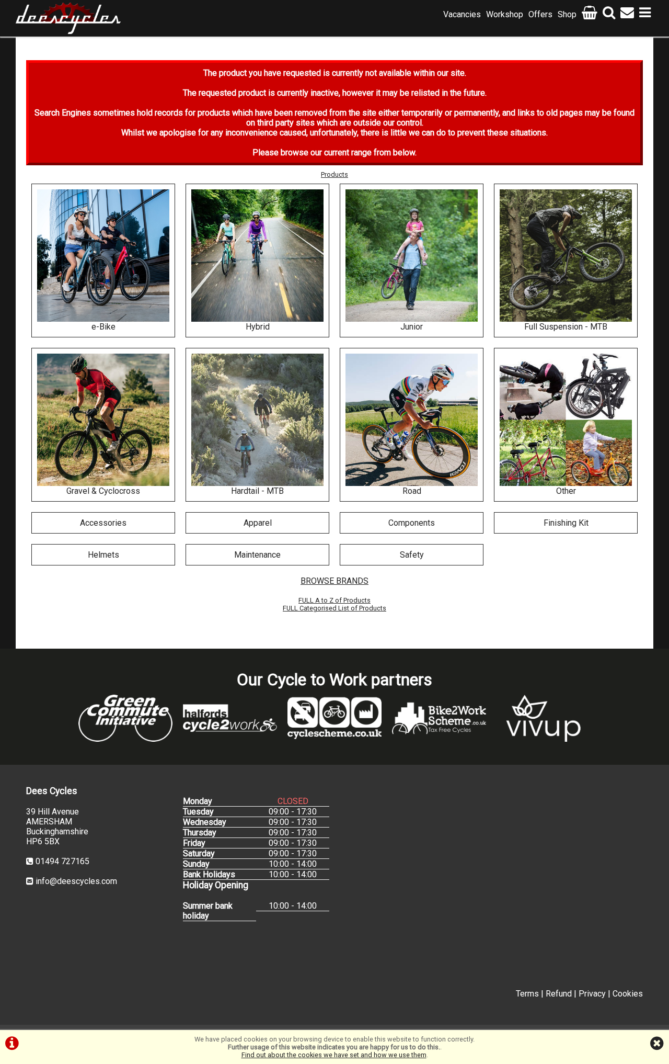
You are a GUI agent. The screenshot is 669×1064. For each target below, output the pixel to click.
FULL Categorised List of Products (334, 608)
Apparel (258, 523)
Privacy (592, 994)
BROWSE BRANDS (334, 581)
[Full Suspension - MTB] (566, 255)
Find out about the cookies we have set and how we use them (333, 1055)
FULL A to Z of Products (334, 600)
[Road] (411, 420)
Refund (559, 994)
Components (411, 523)
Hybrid (258, 327)
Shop (567, 14)
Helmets (103, 555)
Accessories (103, 523)
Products (334, 174)
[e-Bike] (103, 255)
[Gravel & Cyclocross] (103, 420)
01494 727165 (62, 861)
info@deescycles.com (76, 881)
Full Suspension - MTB (565, 327)
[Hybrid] (257, 255)
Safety (412, 555)
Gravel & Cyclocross (103, 491)
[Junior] (411, 255)
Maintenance (257, 555)
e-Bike (103, 327)
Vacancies (462, 14)
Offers (540, 14)
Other (566, 491)
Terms (527, 994)
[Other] (566, 420)
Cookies (628, 994)
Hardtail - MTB (257, 491)
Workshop (504, 14)
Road (411, 491)
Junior (411, 327)
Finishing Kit (566, 523)
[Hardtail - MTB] (257, 420)
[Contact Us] (627, 14)
